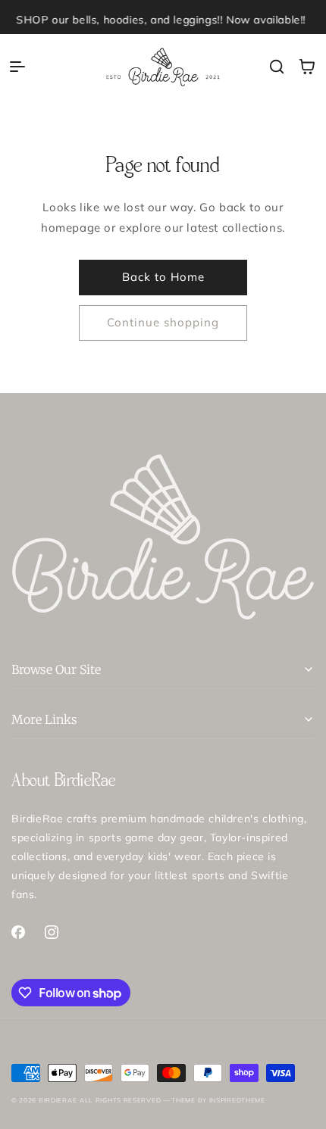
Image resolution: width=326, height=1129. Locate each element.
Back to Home (163, 277)
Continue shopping (163, 322)
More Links (44, 719)
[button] (17, 66)
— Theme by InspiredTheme (213, 1100)
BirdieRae (58, 1100)
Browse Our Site (56, 669)
